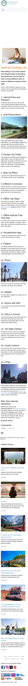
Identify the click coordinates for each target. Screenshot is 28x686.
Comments (3, 428)
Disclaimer (10, 656)
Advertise (13, 658)
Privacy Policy (17, 656)
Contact (22, 658)
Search (22, 656)
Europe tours (6, 207)
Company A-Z (7, 658)
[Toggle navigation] (3, 9)
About (5, 656)
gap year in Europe (19, 408)
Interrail (3, 501)
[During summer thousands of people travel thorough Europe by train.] (13, 559)
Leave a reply (11, 428)
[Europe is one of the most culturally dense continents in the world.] (13, 456)
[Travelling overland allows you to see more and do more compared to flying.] (13, 593)
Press (18, 658)
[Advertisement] (14, 27)
